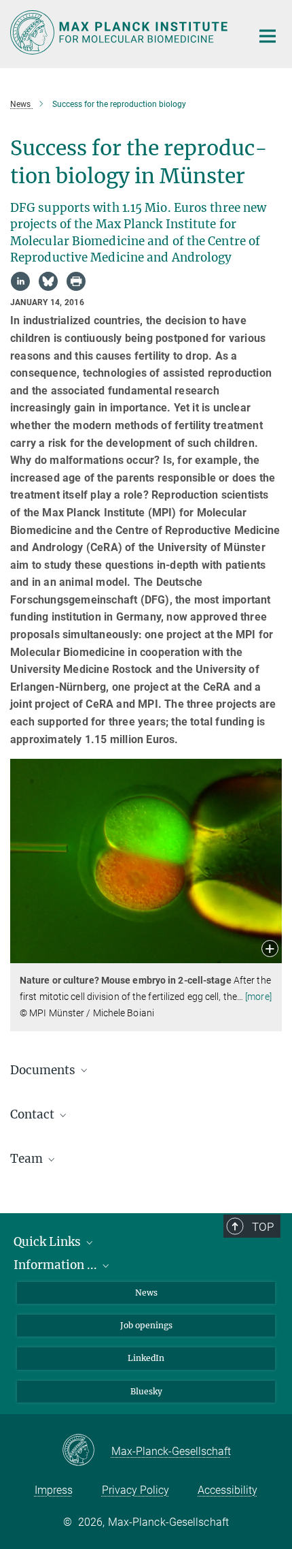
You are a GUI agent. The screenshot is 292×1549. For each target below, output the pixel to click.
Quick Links (49, 1242)
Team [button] (27, 1158)
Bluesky (146, 1391)
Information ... (57, 1265)
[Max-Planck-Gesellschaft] (86, 1451)
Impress (54, 1490)
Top (263, 1227)
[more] (258, 996)
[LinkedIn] (20, 281)
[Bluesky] (48, 281)
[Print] (76, 281)
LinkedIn (146, 1358)
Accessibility (227, 1490)
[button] (269, 950)
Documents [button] (44, 1070)
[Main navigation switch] (267, 36)
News (146, 1292)
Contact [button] (33, 1114)
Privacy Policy (135, 1490)
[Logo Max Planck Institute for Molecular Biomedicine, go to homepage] (120, 32)
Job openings (146, 1325)
